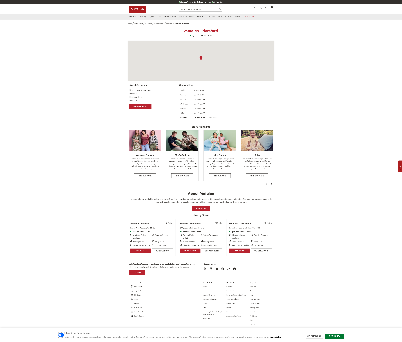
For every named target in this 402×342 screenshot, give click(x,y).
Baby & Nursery (255, 299)
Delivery (136, 299)
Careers (205, 291)
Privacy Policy (230, 303)
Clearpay (229, 312)
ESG (204, 308)
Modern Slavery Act (209, 295)
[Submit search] (219, 9)
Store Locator (138, 24)
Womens (253, 287)
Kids (251, 295)
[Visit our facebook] (222, 269)
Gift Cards (137, 295)
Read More (201, 208)
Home (130, 24)
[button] (201, 58)
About (204, 287)
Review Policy (230, 291)
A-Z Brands (254, 316)
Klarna (228, 308)
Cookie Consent (139, 316)
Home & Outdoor (255, 303)
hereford (169, 24)
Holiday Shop (254, 308)
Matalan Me (138, 308)
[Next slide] (271, 184)
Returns (136, 303)
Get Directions (140, 106)
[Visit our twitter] (205, 269)
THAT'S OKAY (334, 336)
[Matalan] (138, 9)
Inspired (252, 324)
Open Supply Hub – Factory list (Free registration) (213, 313)
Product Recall (138, 312)
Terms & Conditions (232, 299)
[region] (201, 335)
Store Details (141, 251)
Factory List (206, 318)
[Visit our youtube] (217, 269)
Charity (205, 303)
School (252, 312)
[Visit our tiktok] (228, 269)
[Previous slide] (266, 184)
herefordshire (159, 24)
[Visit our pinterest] (234, 269)
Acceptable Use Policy (233, 316)
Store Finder (138, 287)
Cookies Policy (275, 337)
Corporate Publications (210, 299)
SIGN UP (137, 272)
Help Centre (138, 291)
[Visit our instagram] (211, 269)
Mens (252, 291)
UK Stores (148, 24)
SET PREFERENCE (314, 336)
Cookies (229, 287)
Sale (251, 320)
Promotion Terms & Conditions (236, 295)
